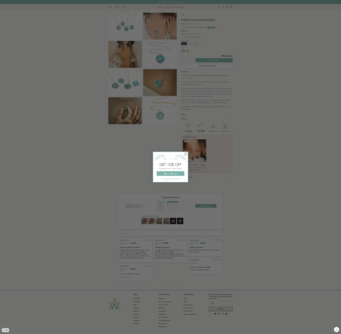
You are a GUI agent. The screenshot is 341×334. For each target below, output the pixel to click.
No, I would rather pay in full (170, 179)
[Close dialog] (185, 154)
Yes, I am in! (170, 173)
